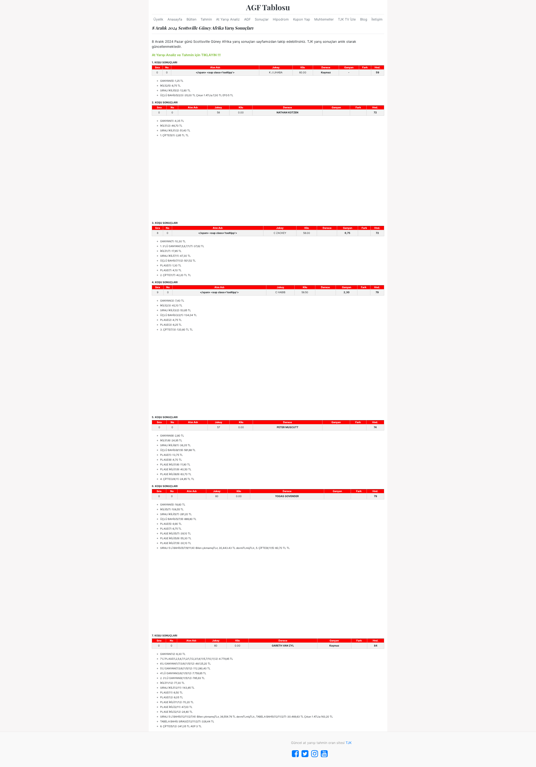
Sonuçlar (262, 19)
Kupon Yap (301, 19)
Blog (363, 19)
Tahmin (206, 19)
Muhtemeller (324, 19)
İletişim (377, 19)
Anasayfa (175, 19)
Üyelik (158, 19)
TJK (349, 743)
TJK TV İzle (347, 19)
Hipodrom (281, 19)
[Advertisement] (268, 179)
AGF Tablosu (268, 7)
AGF (247, 19)
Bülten (191, 19)
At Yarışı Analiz (228, 19)
